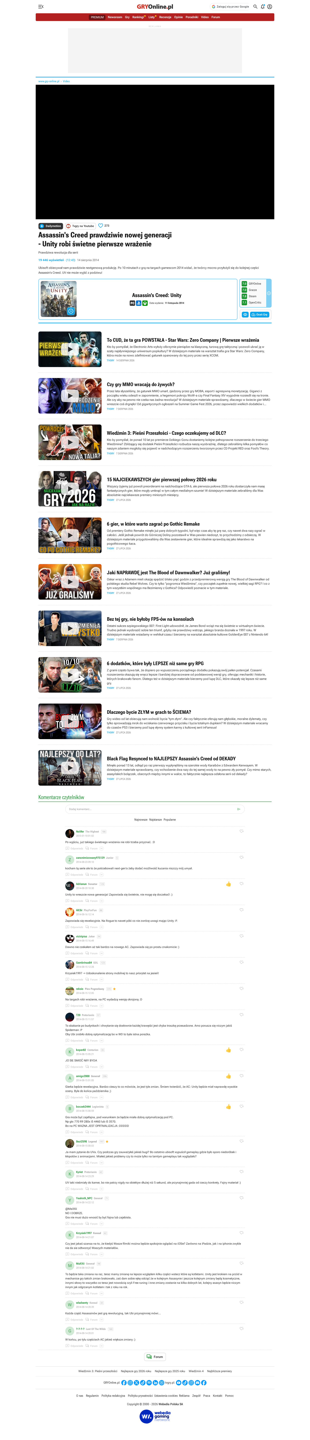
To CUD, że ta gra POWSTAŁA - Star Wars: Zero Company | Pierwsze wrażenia (155, 349)
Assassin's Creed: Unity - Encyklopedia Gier (138, 299)
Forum (216, 17)
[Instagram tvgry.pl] (191, 1382)
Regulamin (92, 1395)
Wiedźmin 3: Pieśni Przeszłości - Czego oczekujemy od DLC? (155, 442)
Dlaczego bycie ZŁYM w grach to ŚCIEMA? (155, 721)
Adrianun (81, 884)
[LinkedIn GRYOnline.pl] (155, 1382)
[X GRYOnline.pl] (136, 1382)
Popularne (170, 819)
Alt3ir (79, 910)
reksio (79, 988)
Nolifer (80, 831)
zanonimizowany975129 (90, 857)
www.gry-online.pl (48, 81)
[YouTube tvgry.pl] (178, 1382)
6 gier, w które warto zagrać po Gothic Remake (155, 535)
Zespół (196, 1395)
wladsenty (82, 1302)
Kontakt (217, 1395)
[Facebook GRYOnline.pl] (124, 1382)
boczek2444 (83, 1106)
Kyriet (79, 1172)
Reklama (184, 1395)
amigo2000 (83, 1076)
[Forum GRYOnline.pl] (161, 1382)
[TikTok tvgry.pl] (185, 1382)
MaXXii (80, 1263)
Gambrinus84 (84, 962)
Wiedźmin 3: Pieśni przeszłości (97, 1371)
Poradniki (192, 17)
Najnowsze (140, 819)
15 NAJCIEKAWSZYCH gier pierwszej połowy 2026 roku (155, 489)
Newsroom (115, 17)
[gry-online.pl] (155, 6)
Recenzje (165, 17)
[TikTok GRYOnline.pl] (142, 1382)
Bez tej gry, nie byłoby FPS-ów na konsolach (155, 628)
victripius (81, 936)
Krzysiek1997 (84, 1233)
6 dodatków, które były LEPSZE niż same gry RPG (155, 675)
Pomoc (229, 1395)
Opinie (178, 17)
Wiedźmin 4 (196, 1371)
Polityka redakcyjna (113, 1395)
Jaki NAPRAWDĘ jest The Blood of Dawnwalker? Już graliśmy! (155, 582)
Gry (127, 17)
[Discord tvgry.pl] (197, 1382)
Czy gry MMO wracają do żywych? (155, 396)
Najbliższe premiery (219, 1371)
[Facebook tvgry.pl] (203, 1382)
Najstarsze (155, 819)
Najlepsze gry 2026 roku (136, 1371)
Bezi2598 (81, 1141)
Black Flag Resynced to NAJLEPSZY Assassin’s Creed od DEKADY (155, 768)
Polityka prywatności (140, 1395)
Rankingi (138, 17)
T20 (78, 1015)
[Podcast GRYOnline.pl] (149, 1382)
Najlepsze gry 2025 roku (170, 1371)
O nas (79, 1395)
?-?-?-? (80, 1329)
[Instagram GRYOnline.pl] (130, 1382)
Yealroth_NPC (84, 1198)
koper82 (81, 1050)
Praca (206, 1395)
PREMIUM (97, 17)
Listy (152, 17)
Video (205, 17)
